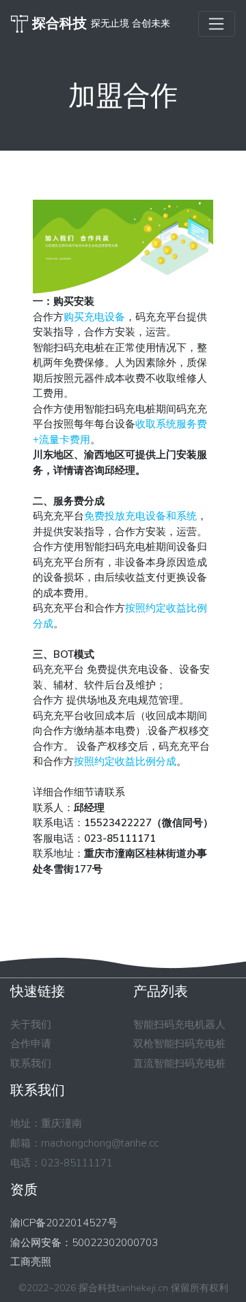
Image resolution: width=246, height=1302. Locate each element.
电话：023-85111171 (61, 1163)
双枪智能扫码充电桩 (179, 1043)
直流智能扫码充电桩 (179, 1063)
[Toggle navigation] (216, 24)
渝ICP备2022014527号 (64, 1223)
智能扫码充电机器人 (179, 1024)
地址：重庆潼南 (46, 1123)
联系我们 (30, 1063)
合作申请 (30, 1043)
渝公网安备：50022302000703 (84, 1243)
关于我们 (30, 1024)
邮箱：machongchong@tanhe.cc (84, 1143)
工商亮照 (30, 1262)
